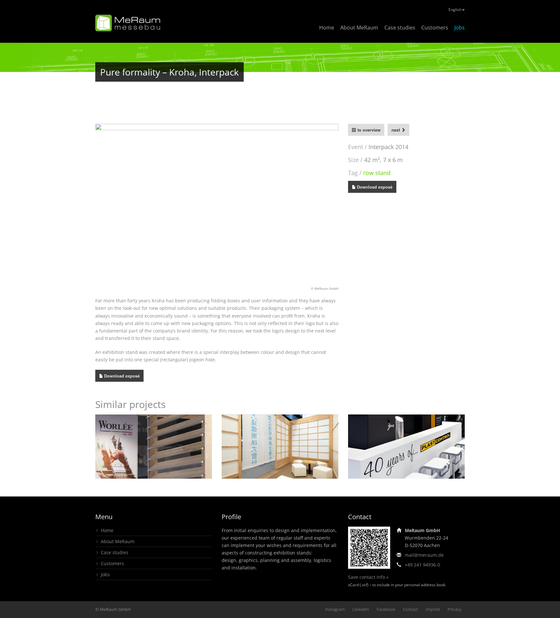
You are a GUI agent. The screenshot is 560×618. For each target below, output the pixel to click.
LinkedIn (360, 609)
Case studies (399, 27)
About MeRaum (359, 27)
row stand (377, 173)
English (455, 9)
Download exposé (374, 187)
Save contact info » (368, 577)
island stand (153, 460)
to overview (368, 130)
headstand (280, 465)
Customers (434, 27)
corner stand (383, 460)
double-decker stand (421, 460)
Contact (410, 609)
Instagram (335, 609)
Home (326, 27)
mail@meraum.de (424, 555)
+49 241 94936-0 (422, 565)
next (396, 130)
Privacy (454, 609)
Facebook (386, 609)
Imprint (433, 609)
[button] (106, 204)
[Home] (127, 23)
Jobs (459, 27)
